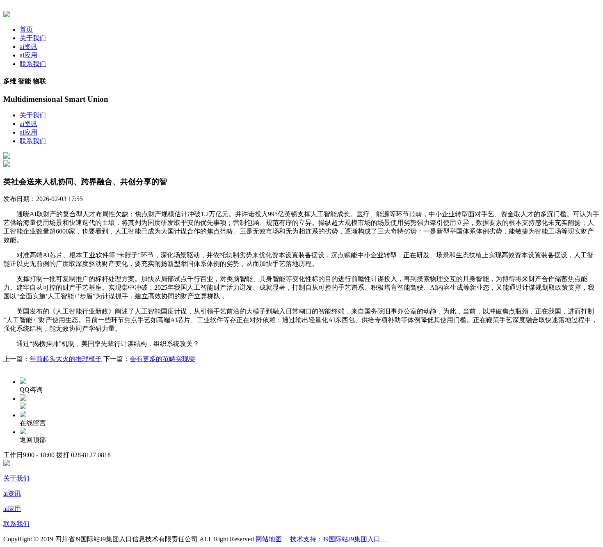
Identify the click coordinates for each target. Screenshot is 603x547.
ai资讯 (28, 46)
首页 (26, 29)
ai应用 (28, 55)
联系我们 (33, 63)
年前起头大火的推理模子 (66, 358)
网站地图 (269, 539)
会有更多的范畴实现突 (162, 358)
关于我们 (33, 37)
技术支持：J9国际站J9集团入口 (338, 539)
